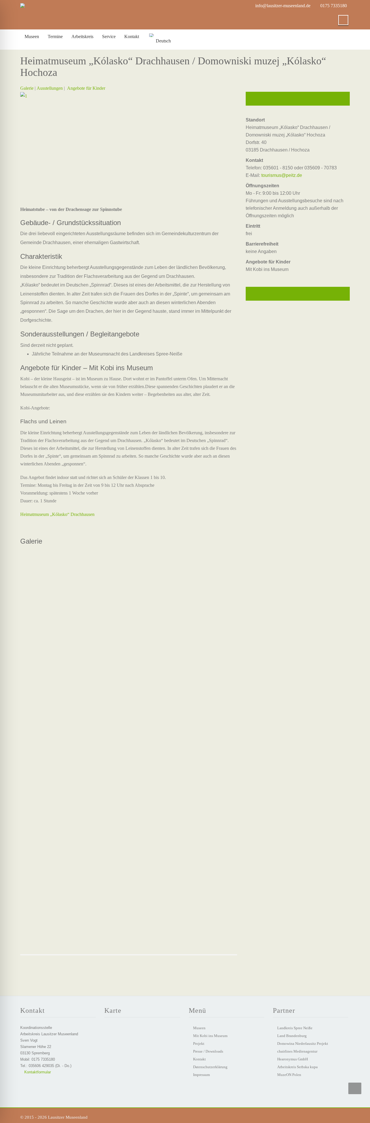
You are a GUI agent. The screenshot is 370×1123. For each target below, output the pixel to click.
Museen (32, 36)
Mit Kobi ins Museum (210, 1036)
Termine (55, 36)
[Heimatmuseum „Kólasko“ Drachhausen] (129, 586)
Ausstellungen (50, 88)
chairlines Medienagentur (297, 1051)
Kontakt (131, 36)
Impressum (201, 1075)
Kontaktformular (37, 1072)
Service (109, 36)
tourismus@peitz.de (281, 175)
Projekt (198, 1043)
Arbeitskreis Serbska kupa (297, 1067)
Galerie (27, 88)
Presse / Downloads (208, 1051)
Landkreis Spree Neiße (294, 1028)
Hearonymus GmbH (292, 1059)
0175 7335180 (333, 5)
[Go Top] (354, 1088)
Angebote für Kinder (86, 88)
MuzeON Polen (289, 1075)
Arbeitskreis (82, 36)
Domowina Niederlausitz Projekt (302, 1043)
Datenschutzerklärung (210, 1067)
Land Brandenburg (292, 1036)
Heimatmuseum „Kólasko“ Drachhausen (57, 514)
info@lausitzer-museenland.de (282, 5)
